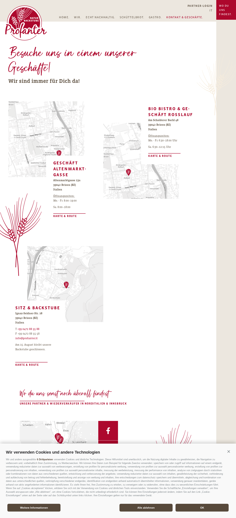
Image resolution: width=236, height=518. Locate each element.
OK (202, 507)
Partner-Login (200, 5)
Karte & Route (65, 216)
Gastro (155, 17)
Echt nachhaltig (100, 17)
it (210, 10)
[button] (228, 451)
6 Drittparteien (45, 459)
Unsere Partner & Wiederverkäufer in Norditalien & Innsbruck (52, 403)
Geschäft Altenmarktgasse (69, 168)
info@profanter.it (26, 338)
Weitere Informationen (34, 507)
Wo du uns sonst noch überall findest (64, 394)
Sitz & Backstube (37, 307)
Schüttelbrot (131, 17)
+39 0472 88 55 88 (28, 329)
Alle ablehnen (146, 507)
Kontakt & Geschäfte (184, 17)
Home (63, 17)
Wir (77, 17)
